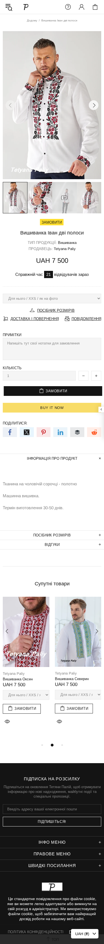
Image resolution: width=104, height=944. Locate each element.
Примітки (12, 335)
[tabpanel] (26, 667)
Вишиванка (67, 243)
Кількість (12, 368)
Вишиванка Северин (72, 679)
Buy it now (52, 408)
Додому (32, 20)
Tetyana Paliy (26, 6)
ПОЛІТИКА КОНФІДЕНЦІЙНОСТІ (36, 932)
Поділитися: (15, 423)
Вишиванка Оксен (18, 679)
